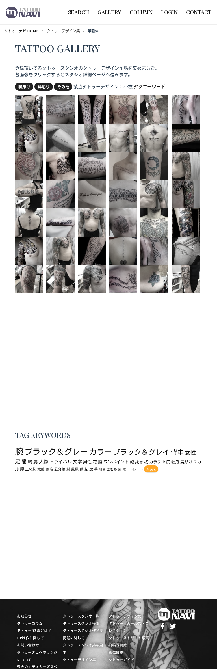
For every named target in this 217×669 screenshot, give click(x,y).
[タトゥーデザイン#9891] (186, 109)
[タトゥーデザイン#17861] (29, 109)
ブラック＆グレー (56, 451)
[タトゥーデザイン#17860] (154, 194)
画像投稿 (115, 652)
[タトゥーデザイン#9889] (60, 109)
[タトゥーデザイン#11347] (154, 165)
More (151, 469)
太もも (112, 469)
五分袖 (59, 469)
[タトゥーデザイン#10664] (29, 165)
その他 (63, 86)
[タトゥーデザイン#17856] (29, 250)
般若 (102, 469)
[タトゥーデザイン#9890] (123, 194)
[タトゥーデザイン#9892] (154, 250)
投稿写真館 (117, 645)
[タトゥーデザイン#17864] (154, 109)
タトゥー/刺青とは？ (34, 630)
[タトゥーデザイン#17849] (123, 222)
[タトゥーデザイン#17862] (123, 137)
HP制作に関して (30, 637)
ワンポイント (116, 462)
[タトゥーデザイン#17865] (60, 278)
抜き (139, 462)
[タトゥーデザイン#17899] (123, 165)
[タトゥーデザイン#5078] (60, 165)
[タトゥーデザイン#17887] (60, 250)
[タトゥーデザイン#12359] (92, 194)
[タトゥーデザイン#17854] (92, 137)
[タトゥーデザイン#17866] (29, 222)
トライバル (60, 462)
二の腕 (30, 469)
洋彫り (44, 86)
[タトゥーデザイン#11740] (60, 222)
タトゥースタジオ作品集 (83, 630)
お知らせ (24, 616)
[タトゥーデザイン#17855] (186, 194)
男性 (87, 462)
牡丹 (175, 462)
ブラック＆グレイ (141, 452)
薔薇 (49, 469)
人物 (43, 462)
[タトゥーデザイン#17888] (186, 165)
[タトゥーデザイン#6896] (92, 165)
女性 (190, 452)
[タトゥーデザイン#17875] (154, 137)
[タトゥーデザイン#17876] (29, 194)
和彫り (24, 86)
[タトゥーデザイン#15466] (186, 250)
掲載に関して (74, 637)
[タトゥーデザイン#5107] (92, 109)
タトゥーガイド (121, 659)
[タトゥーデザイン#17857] (29, 137)
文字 (77, 462)
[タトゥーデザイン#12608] (186, 137)
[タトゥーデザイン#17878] (92, 278)
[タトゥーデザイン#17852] (154, 278)
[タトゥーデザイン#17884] (186, 278)
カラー (100, 452)
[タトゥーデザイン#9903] (60, 194)
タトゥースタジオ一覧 (81, 616)
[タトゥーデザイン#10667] (123, 109)
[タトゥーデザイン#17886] (92, 222)
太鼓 (41, 469)
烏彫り (186, 462)
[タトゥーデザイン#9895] (123, 250)
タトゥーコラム (30, 623)
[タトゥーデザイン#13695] (123, 278)
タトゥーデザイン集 (63, 30)
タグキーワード (149, 86)
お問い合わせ (28, 645)
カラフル (157, 462)
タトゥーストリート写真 (128, 637)
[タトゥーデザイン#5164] (186, 222)
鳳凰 (75, 469)
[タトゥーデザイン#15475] (60, 137)
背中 (177, 452)
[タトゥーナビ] (23, 12)
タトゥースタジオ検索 (81, 623)
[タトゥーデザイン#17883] (29, 278)
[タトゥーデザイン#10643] (92, 250)
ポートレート (133, 469)
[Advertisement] (108, 534)
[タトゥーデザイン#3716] (154, 222)
